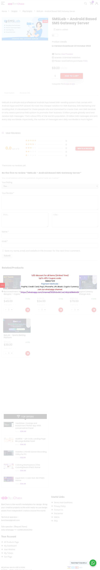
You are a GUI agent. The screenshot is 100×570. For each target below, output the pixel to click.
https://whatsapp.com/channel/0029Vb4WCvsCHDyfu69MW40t (50, 292)
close (80, 273)
